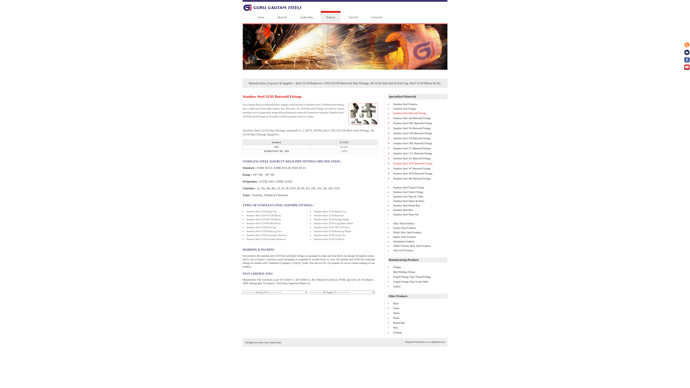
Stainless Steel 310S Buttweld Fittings (412, 133)
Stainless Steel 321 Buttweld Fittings (412, 158)
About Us (282, 17)
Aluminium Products (403, 241)
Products (330, 17)
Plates (396, 318)
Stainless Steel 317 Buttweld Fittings (412, 148)
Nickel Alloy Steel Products (407, 232)
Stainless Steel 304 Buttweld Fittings (412, 118)
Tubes (396, 308)
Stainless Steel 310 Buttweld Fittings (412, 128)
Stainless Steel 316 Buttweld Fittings (412, 138)
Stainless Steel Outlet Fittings (408, 192)
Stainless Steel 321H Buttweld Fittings (412, 163)
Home (261, 17)
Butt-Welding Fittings (404, 272)
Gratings (397, 332)
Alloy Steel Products (403, 223)
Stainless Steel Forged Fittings (408, 187)
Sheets (396, 313)
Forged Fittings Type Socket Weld (410, 281)
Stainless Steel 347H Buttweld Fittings (412, 173)
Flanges (397, 267)
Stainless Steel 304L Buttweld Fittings (412, 123)
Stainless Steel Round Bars (406, 205)
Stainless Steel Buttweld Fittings (409, 113)
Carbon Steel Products (404, 228)
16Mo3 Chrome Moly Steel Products (412, 246)
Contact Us (376, 17)
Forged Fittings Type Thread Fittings (412, 277)
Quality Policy (306, 17)
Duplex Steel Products (404, 237)
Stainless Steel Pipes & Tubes (408, 196)
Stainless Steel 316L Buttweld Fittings (412, 143)
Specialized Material (402, 96)
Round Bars (399, 323)
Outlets (396, 286)
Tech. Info (353, 17)
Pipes (396, 303)
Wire (395, 327)
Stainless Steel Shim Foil (406, 214)
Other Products (397, 296)
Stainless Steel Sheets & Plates (408, 201)
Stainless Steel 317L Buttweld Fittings (412, 153)
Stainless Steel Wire (403, 210)
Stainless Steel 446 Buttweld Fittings (412, 178)
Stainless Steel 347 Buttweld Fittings (412, 168)
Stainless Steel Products (405, 104)
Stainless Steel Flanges (404, 108)
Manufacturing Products (403, 259)
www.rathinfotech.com (435, 342)
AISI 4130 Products (403, 250)
